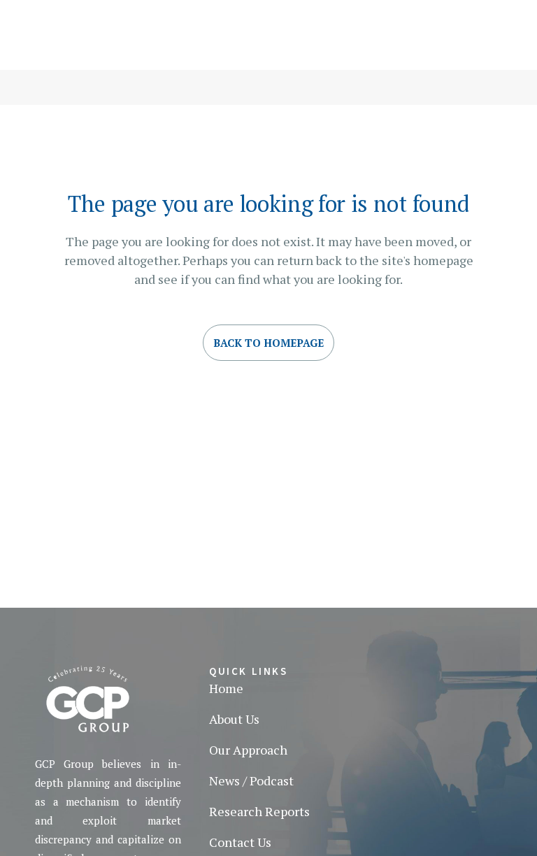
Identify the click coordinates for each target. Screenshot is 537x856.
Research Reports (259, 811)
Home (226, 688)
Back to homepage (268, 343)
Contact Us (240, 842)
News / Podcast (251, 780)
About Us (234, 719)
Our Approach (248, 749)
